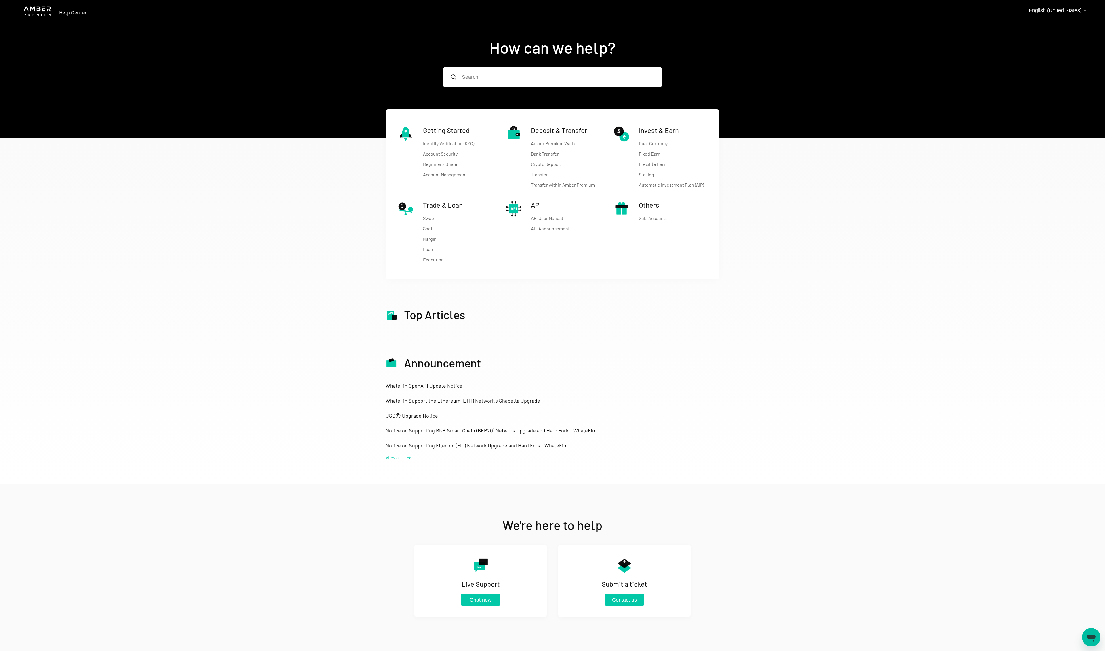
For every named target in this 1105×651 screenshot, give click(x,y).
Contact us (624, 600)
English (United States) (1056, 10)
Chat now (480, 600)
